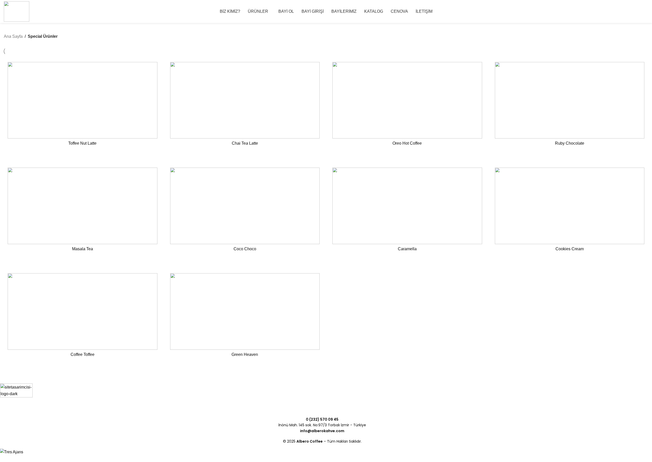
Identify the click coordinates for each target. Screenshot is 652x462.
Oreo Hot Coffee (407, 143)
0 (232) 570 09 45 (322, 419)
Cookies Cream (569, 249)
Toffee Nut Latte (82, 143)
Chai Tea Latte (245, 143)
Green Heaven (245, 354)
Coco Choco (245, 249)
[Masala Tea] (82, 206)
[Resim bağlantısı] (16, 399)
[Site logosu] (16, 11)
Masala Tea (82, 249)
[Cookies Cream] (570, 206)
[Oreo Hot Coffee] (407, 100)
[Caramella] (407, 206)
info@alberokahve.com (322, 430)
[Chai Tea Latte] (245, 100)
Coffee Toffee (82, 354)
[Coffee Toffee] (82, 311)
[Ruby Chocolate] (570, 100)
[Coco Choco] (245, 206)
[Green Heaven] (245, 311)
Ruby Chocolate (569, 143)
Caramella (407, 249)
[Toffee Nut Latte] (82, 100)
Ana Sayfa (13, 36)
